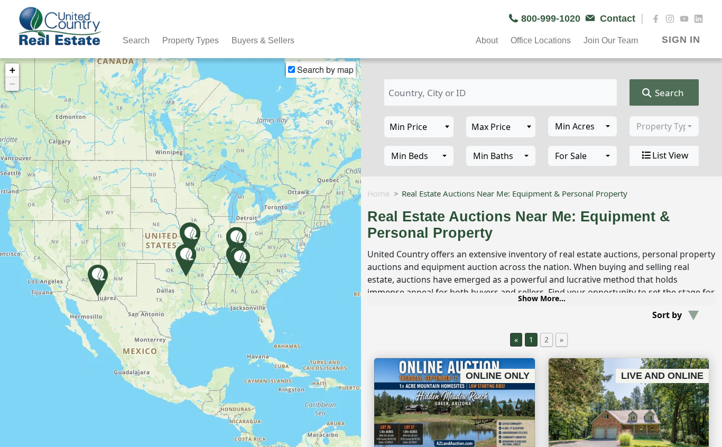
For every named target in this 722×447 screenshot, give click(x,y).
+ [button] (12, 70)
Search (668, 93)
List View (670, 155)
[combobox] (582, 126)
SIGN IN (681, 39)
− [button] (12, 83)
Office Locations (541, 40)
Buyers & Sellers (263, 40)
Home (378, 193)
